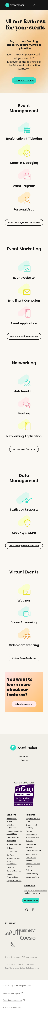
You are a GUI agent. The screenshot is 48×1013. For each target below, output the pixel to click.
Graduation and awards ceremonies (13, 861)
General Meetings (14, 871)
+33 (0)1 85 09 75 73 (32, 893)
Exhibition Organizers (11, 826)
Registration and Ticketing (33, 820)
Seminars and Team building (12, 875)
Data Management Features (24, 545)
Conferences (12, 855)
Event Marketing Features (24, 336)
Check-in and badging (31, 826)
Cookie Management (16, 964)
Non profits (11, 841)
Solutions (11, 814)
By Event (10, 848)
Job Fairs (10, 867)
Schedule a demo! (24, 80)
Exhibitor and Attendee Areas (32, 836)
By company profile (12, 820)
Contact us (29, 885)
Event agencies (13, 837)
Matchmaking (31, 854)
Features (30, 814)
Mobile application (33, 850)
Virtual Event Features (24, 658)
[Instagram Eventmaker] (26, 911)
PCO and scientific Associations (14, 832)
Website (29, 841)
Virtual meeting (32, 877)
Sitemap (24, 760)
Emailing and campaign (31, 845)
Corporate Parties (14, 881)
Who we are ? (24, 756)
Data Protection (32, 968)
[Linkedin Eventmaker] (32, 911)
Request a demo (31, 900)
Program (29, 831)
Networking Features (24, 449)
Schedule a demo (24, 704)
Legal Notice (20, 968)
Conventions (12, 851)
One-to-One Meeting (31, 859)
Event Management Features (24, 222)
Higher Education (14, 844)
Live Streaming (32, 873)
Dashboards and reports (33, 865)
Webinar (29, 870)
